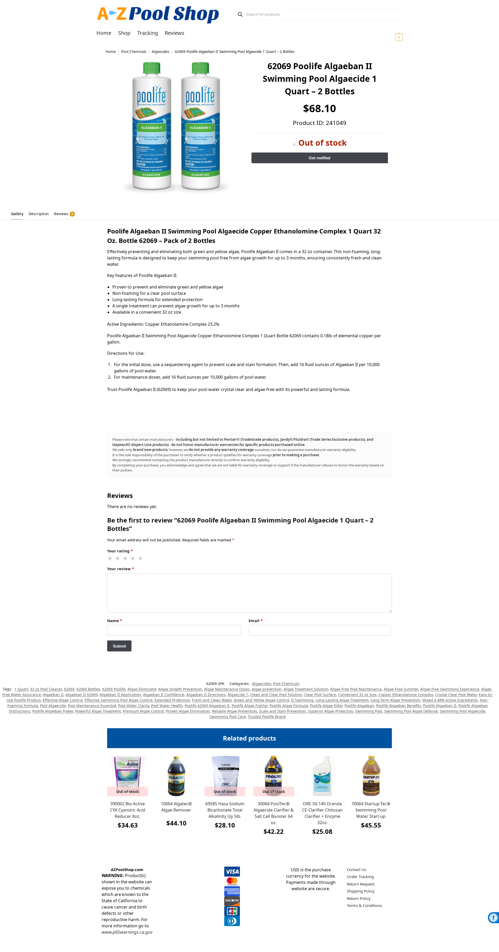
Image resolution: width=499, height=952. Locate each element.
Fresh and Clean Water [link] (212, 700)
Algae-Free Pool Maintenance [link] (356, 689)
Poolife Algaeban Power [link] (52, 711)
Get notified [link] (128, 838)
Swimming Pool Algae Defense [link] (411, 711)
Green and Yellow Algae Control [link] (261, 700)
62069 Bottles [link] (88, 689)
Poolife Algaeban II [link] (439, 705)
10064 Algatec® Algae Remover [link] (176, 807)
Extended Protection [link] (172, 700)
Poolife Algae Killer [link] (326, 705)
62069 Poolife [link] (113, 689)
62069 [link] (69, 689)
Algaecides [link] (160, 51)
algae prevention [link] (267, 689)
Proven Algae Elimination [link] (188, 711)
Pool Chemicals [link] (133, 51)
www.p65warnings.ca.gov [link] (127, 932)
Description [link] (39, 213)
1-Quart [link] (21, 689)
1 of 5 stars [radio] (110, 558)
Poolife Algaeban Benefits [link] (398, 705)
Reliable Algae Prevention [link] (234, 711)
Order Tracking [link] (360, 876)
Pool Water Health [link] (167, 705)
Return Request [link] (360, 883)
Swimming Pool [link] (368, 711)
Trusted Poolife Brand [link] (267, 716)
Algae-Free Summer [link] (401, 689)
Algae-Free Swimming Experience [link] (449, 689)
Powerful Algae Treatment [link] (98, 711)
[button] (393, 37)
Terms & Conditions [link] (364, 905)
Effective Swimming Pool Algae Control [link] (118, 700)
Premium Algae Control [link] (143, 711)
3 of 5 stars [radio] (125, 558)
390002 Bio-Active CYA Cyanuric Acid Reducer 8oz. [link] (127, 810)
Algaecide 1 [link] (238, 694)
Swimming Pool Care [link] (228, 716)
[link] (493, 917)
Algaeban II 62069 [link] (81, 694)
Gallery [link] (17, 213)
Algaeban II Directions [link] (206, 694)
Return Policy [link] (359, 898)
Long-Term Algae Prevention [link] (395, 700)
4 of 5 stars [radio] (133, 558)
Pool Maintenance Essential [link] (92, 705)
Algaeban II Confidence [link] (163, 694)
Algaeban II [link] (53, 694)
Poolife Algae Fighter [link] (249, 705)
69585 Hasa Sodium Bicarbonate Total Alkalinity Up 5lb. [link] (224, 810)
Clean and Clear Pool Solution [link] (276, 694)
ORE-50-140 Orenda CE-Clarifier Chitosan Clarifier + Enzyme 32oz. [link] (322, 813)
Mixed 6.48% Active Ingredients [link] (450, 700)
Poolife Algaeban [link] (359, 705)
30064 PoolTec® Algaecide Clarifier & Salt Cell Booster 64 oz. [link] (274, 813)
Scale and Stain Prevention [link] (282, 711)
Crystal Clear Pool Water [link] (456, 694)
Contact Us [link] (356, 869)
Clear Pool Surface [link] (320, 694)
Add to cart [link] (176, 836)
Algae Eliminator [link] (142, 689)
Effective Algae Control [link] (63, 700)
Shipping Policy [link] (361, 891)
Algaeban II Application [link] (120, 694)
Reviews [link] (63, 213)
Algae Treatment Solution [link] (306, 689)
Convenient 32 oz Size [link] (357, 694)
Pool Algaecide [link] (53, 705)
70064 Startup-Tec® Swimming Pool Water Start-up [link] (371, 810)
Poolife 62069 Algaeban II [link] (207, 705)
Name (114, 620)
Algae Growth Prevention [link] (180, 689)
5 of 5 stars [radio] (141, 558)
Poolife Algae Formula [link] (289, 705)
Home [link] (111, 51)
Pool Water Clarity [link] (133, 705)
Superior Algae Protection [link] (330, 711)
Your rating (120, 550)
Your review (120, 568)
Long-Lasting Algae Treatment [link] (342, 700)
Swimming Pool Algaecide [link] (462, 711)
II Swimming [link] (302, 700)
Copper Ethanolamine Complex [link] (406, 694)
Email (256, 620)
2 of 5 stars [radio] (118, 558)
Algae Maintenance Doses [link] (227, 689)
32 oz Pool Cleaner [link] (46, 689)
